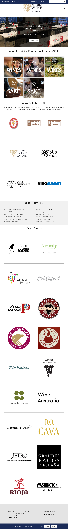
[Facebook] (47, 515)
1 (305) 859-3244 (7, 1)
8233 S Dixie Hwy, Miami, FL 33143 (37, 1)
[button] (66, 31)
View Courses (34, 40)
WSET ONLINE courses (10, 212)
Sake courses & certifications (12, 217)
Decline (54, 526)
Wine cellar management (43, 214)
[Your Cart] (65, 8)
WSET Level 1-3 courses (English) (14, 209)
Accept (47, 526)
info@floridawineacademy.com (19, 1)
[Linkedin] (54, 515)
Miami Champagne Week (43, 219)
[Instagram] (49, 515)
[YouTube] (52, 515)
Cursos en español (41, 212)
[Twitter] (45, 515)
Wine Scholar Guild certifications (13, 214)
